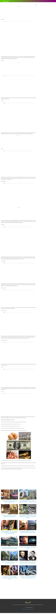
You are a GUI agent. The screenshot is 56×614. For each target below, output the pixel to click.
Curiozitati (9, 529)
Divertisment (28, 529)
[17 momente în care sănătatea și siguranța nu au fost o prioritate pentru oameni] (27, 570)
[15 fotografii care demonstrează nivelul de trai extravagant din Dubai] (9, 494)
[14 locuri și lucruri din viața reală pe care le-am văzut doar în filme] (9, 556)
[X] (19, 485)
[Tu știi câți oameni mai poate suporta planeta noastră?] (27, 541)
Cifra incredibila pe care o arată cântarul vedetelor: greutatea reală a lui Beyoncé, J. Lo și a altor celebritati (9, 532)
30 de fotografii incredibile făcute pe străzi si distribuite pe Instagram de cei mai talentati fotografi (27, 516)
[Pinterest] (22, 485)
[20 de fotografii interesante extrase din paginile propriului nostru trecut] (9, 509)
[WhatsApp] (25, 485)
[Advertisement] (18, 12)
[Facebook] (17, 485)
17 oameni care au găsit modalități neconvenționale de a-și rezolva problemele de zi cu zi (9, 577)
